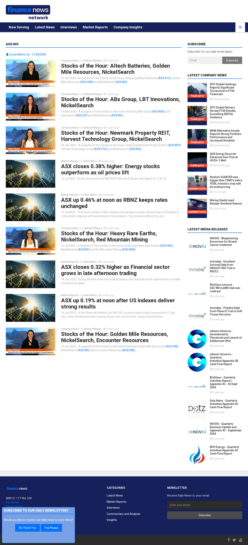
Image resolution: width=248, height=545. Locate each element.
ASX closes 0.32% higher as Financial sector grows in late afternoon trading (115, 270)
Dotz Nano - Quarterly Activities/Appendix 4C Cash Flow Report (224, 404)
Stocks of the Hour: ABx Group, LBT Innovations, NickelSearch (120, 102)
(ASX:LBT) (82, 115)
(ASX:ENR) (128, 350)
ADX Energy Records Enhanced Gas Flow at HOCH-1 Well (224, 157)
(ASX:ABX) (158, 111)
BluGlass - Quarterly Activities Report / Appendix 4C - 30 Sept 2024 (223, 382)
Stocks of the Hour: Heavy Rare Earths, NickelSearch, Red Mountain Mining (109, 236)
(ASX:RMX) (128, 249)
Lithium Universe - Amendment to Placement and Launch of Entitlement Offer (226, 336)
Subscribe (232, 60)
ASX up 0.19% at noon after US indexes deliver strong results (118, 303)
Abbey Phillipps (93, 60)
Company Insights (128, 27)
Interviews (68, 27)
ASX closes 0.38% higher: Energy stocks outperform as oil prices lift (110, 169)
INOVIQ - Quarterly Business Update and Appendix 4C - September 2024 (226, 428)
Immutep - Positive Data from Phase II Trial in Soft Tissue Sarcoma (226, 311)
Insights (112, 520)
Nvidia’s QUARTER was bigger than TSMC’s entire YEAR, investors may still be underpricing (226, 181)
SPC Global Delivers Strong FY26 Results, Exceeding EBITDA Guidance (223, 112)
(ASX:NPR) (174, 145)
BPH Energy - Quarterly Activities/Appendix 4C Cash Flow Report (224, 450)
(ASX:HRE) (166, 245)
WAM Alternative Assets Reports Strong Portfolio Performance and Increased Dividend (225, 135)
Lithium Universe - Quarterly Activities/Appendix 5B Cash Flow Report (224, 359)
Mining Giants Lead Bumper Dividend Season (226, 202)
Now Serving (19, 27)
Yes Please (51, 527)
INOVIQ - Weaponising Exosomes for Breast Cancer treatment (224, 241)
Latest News (45, 27)
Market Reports (95, 27)
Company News (70, 60)
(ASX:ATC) (164, 78)
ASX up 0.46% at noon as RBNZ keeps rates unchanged (114, 203)
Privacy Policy (14, 506)
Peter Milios (90, 161)
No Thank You (27, 527)
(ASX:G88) (86, 81)
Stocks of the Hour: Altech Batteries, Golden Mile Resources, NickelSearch (115, 69)
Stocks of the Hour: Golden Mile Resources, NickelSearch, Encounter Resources (114, 337)
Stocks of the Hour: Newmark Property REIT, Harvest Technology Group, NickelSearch (115, 136)
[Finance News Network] (28, 12)
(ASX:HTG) (100, 149)
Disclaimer (12, 502)
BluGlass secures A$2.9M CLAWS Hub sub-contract (225, 288)
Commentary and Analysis (123, 514)
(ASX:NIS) (121, 81)
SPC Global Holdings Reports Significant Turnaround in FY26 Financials (223, 89)
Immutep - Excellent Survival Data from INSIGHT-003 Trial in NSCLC (222, 266)
